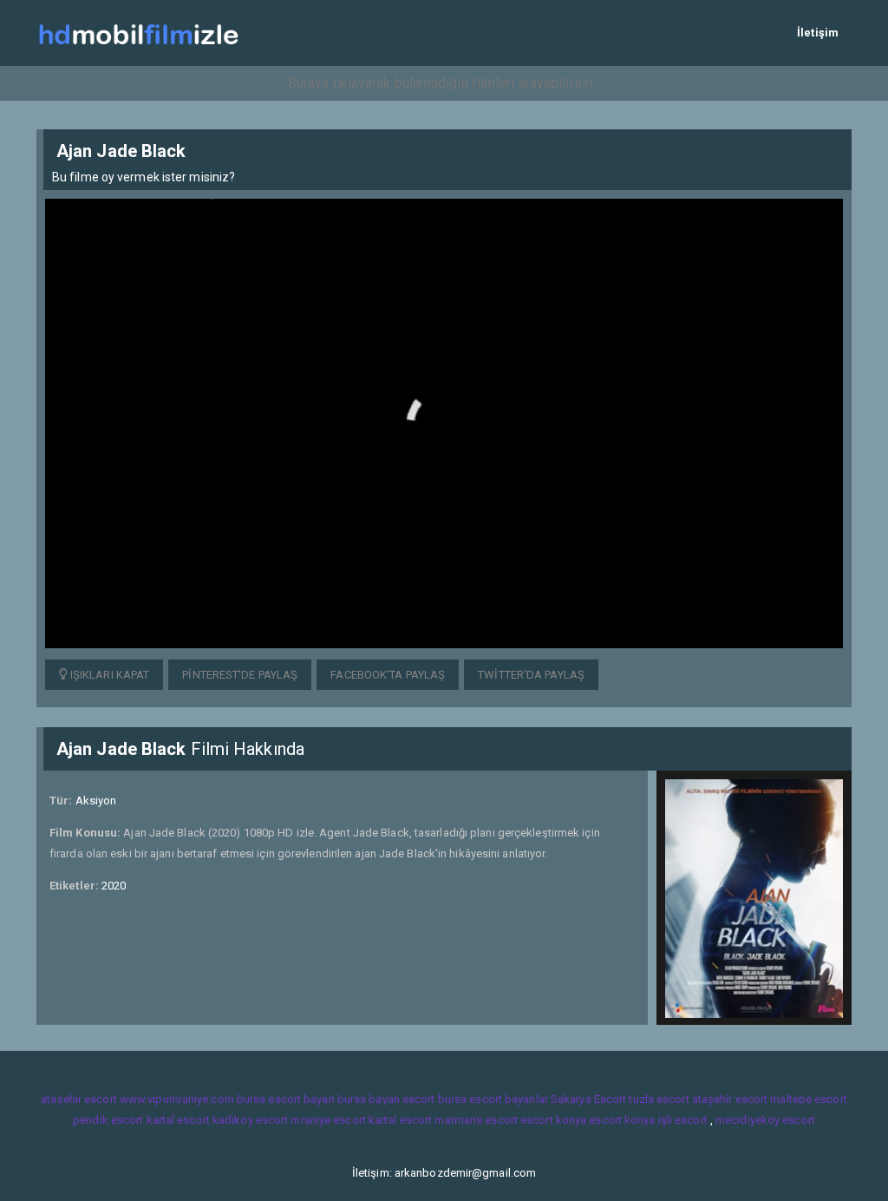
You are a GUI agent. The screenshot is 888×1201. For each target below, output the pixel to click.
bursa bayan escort (386, 1099)
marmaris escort (476, 1119)
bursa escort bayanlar (493, 1099)
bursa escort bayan (286, 1099)
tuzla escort (659, 1099)
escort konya (553, 1119)
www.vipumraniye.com (177, 1099)
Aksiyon (96, 800)
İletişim (818, 32)
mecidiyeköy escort (765, 1119)
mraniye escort (328, 1119)
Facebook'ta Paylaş (387, 674)
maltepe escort (808, 1099)
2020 (113, 885)
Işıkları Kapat (109, 674)
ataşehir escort (79, 1099)
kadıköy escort (250, 1119)
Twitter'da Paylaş (531, 674)
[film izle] (138, 32)
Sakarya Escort (588, 1099)
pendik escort (108, 1119)
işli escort (683, 1119)
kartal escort (178, 1119)
